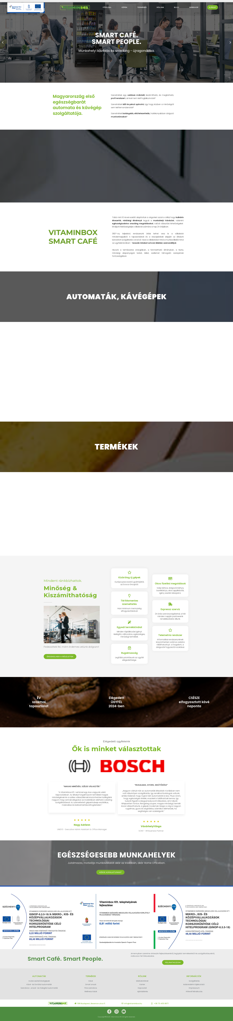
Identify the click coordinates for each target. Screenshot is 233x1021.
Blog (176, 7)
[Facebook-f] (109, 1011)
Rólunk (160, 7)
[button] (2, 42)
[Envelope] (124, 1011)
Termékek (142, 7)
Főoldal (107, 7)
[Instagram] (116, 1011)
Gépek (124, 7)
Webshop (193, 7)
